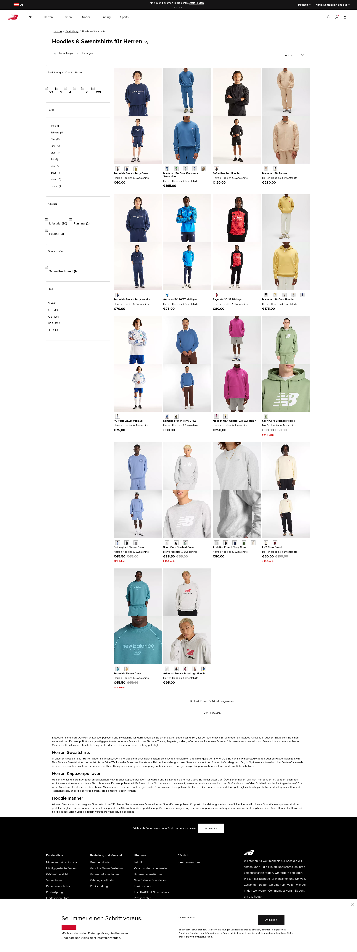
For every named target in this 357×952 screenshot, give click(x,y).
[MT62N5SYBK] (118, 169)
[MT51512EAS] (195, 669)
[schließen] (352, 904)
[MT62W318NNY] (118, 295)
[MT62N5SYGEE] (136, 169)
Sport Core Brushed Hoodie (278, 420)
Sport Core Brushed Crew (178, 547)
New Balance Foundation (150, 880)
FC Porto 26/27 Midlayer (128, 420)
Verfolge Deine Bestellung (107, 868)
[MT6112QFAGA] (266, 543)
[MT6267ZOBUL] (167, 295)
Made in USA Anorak (274, 173)
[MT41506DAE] (244, 543)
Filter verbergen (65, 53)
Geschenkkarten (100, 862)
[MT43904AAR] (266, 416)
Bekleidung (71, 31)
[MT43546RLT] (293, 295)
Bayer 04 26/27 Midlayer (227, 299)
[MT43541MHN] (185, 169)
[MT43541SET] (167, 169)
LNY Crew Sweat (272, 547)
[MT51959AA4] (167, 416)
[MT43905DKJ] (185, 543)
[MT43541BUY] (195, 169)
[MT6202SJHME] (118, 416)
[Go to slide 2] (177, 7)
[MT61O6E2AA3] (118, 543)
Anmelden (211, 828)
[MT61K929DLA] (266, 169)
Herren (58, 31)
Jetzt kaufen (196, 2)
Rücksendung (99, 886)
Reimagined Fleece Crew (129, 547)
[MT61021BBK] (216, 169)
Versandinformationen (104, 874)
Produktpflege (55, 892)
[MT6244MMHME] (216, 295)
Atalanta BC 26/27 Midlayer (180, 299)
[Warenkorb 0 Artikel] (345, 17)
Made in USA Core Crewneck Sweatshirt (180, 175)
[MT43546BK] (266, 295)
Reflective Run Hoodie (226, 173)
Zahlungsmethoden (102, 880)
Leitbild (139, 862)
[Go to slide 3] (179, 7)
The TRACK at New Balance (152, 892)
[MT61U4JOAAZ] (118, 669)
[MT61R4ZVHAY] (226, 416)
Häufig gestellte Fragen (61, 868)
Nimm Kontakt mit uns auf (62, 862)
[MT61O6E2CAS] (136, 543)
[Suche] (329, 17)
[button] (337, 17)
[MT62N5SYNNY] (127, 169)
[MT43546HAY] (275, 295)
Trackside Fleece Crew (127, 673)
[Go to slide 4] (182, 7)
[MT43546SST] (284, 295)
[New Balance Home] (14, 17)
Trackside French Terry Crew (131, 173)
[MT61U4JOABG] (127, 669)
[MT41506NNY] (235, 543)
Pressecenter (142, 898)
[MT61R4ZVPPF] (216, 416)
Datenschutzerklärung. (199, 936)
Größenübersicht (57, 874)
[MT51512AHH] (167, 669)
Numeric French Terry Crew (179, 420)
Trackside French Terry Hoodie (132, 299)
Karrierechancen (144, 886)
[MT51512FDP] (185, 669)
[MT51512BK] (176, 669)
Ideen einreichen (189, 862)
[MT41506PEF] (253, 543)
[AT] (14, 4)
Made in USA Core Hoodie (278, 299)
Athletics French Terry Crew (229, 547)
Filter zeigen (86, 53)
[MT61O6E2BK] (127, 543)
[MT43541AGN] (176, 169)
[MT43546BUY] (303, 295)
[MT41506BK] (226, 543)
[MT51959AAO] (176, 416)
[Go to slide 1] (175, 7)
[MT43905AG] (167, 543)
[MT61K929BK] (275, 169)
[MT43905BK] (176, 543)
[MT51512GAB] (204, 669)
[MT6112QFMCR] (275, 543)
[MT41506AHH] (216, 543)
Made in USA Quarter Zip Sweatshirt (234, 420)
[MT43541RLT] (204, 169)
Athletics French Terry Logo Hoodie (184, 673)
